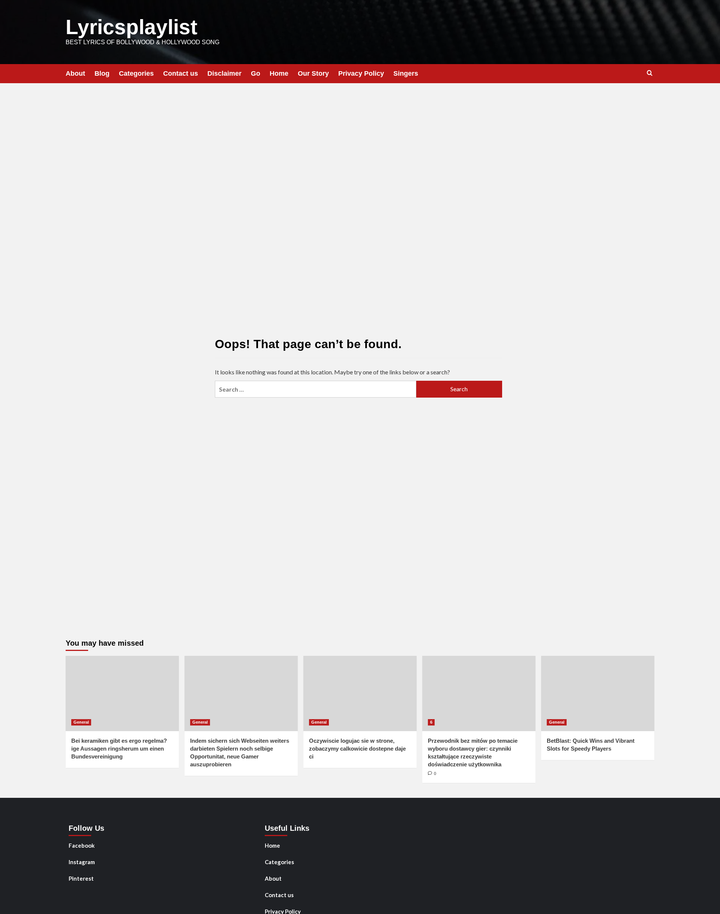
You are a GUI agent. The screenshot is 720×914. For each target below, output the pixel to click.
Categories (136, 73)
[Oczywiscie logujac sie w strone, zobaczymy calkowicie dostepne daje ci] (360, 693)
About (75, 73)
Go (255, 73)
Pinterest (81, 878)
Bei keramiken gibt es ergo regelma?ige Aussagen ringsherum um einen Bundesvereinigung (119, 748)
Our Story (313, 73)
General (81, 722)
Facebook (81, 845)
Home (279, 73)
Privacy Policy (361, 73)
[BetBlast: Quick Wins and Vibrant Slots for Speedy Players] (597, 693)
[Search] (649, 73)
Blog (102, 73)
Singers (405, 73)
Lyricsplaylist (131, 27)
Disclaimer (224, 73)
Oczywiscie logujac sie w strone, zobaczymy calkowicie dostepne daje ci (357, 748)
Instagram (82, 862)
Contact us (180, 73)
